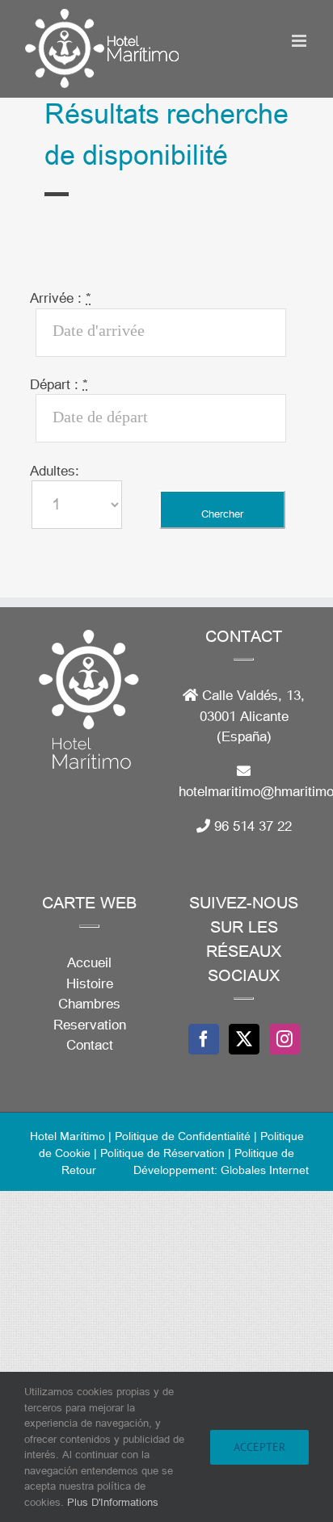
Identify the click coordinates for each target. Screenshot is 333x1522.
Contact (89, 1044)
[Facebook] (203, 1039)
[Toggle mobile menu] (300, 40)
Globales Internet (265, 1169)
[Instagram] (284, 1039)
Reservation (89, 1024)
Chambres (89, 1003)
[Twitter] (244, 1039)
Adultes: (54, 470)
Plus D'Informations (112, 1502)
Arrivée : (60, 297)
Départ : (59, 384)
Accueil (89, 962)
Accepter (259, 1447)
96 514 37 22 (253, 825)
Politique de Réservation (162, 1152)
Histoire (89, 983)
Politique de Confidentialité (184, 1135)
